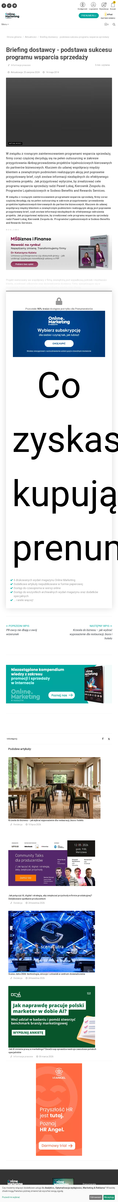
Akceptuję (109, 1197)
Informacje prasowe (21, 65)
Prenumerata (89, 1184)
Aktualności (31, 37)
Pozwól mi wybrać (11, 1197)
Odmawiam (95, 1197)
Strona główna (14, 37)
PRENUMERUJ (88, 15)
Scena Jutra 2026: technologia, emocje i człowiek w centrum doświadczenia (46, 974)
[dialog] (59, 1193)
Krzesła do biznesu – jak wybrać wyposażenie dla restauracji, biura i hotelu (45, 820)
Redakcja (18, 824)
